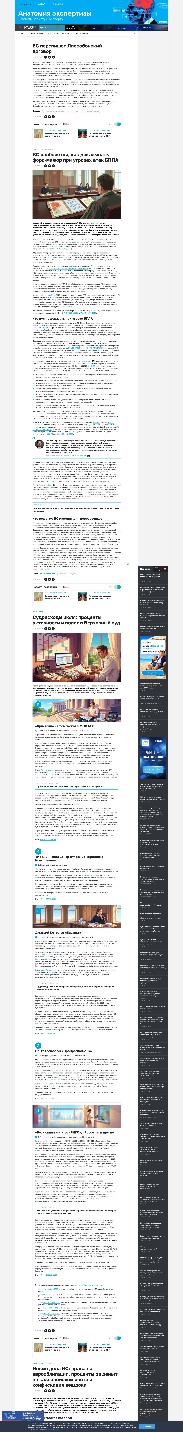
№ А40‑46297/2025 (88, 313)
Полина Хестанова (47, 574)
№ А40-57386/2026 (76, 348)
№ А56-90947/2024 (51, 1308)
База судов (67, 33)
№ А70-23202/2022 (48, 839)
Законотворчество (91, 111)
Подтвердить (147, 1426)
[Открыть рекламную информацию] (164, 677)
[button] (45, 57)
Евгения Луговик (48, 1084)
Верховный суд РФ (67, 574)
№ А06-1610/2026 (65, 434)
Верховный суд (49, 295)
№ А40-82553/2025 (63, 249)
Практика (38, 505)
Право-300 (22, 33)
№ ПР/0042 (92, 366)
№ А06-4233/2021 (50, 1295)
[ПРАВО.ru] (27, 27)
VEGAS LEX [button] (87, 361)
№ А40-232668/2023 (51, 1302)
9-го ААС (96, 422)
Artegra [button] (49, 485)
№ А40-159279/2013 (48, 1275)
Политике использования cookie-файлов (43, 1429)
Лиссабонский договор (55, 111)
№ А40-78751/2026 (94, 348)
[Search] (135, 33)
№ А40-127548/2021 (51, 1313)
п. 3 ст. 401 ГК (59, 260)
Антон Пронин (93, 875)
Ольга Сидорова (47, 770)
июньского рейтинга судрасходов (87, 1285)
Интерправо (38, 40)
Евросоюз (74, 111)
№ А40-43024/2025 (70, 313)
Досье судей (52, 33)
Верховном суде (86, 946)
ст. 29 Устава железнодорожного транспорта (68, 268)
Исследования (82, 33)
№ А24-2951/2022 (47, 1034)
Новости (145, 569)
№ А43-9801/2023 (50, 1289)
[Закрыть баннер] (42, 1412)
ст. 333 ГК (49, 434)
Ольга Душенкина (48, 970)
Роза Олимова (47, 1192)
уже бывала (48, 954)
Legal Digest (42, 783)
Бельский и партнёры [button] (42, 328)
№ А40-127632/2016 (48, 1099)
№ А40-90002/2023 (48, 899)
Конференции (37, 33)
